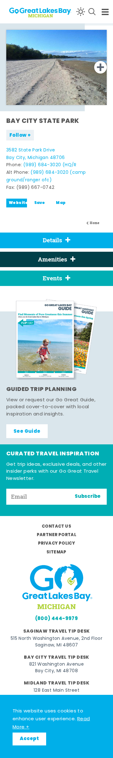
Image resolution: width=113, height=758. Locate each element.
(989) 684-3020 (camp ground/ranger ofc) (46, 176)
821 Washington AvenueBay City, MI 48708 (56, 668)
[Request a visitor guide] (56, 339)
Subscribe (87, 496)
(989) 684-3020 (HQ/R (50, 165)
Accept (29, 739)
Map (61, 203)
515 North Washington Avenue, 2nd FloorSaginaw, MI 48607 (56, 642)
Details (52, 240)
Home (94, 223)
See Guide (26, 431)
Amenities (52, 259)
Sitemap (56, 552)
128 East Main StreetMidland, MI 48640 (56, 694)
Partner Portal (57, 535)
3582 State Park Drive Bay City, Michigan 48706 (35, 154)
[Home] (28, 11)
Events (52, 278)
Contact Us (56, 526)
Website (18, 203)
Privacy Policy (56, 543)
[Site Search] (92, 11)
